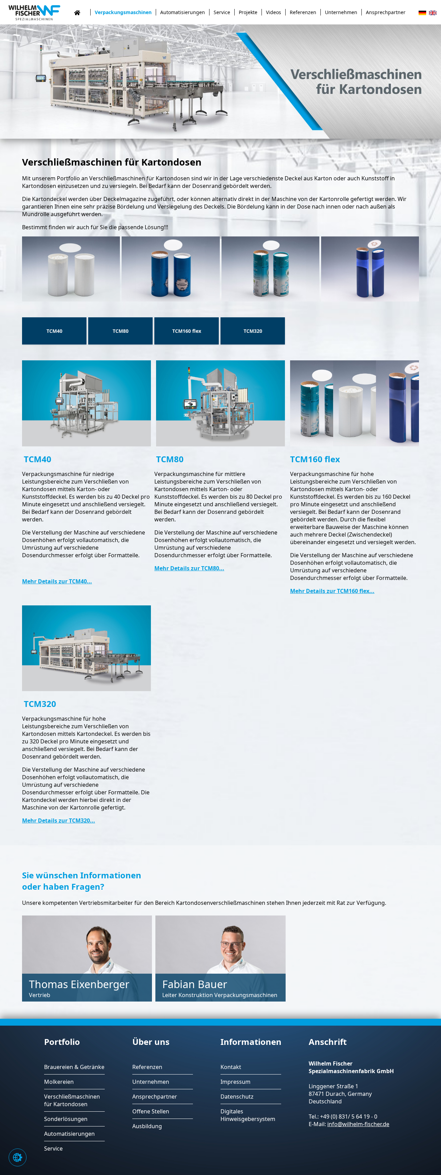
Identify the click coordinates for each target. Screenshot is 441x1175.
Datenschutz (237, 1096)
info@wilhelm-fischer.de (358, 1124)
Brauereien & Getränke (74, 1067)
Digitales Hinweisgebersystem (247, 1115)
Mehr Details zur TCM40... (57, 581)
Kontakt (230, 1067)
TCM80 (121, 331)
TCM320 (253, 331)
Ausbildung (147, 1126)
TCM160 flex (186, 331)
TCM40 (54, 331)
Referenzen (303, 12)
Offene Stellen (150, 1111)
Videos (273, 12)
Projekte (248, 12)
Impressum (235, 1082)
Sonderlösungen (66, 1119)
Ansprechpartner (386, 12)
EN (433, 13)
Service (222, 12)
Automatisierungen (182, 12)
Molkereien (59, 1082)
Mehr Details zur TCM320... (58, 820)
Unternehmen (341, 12)
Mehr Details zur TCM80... (189, 568)
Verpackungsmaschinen (123, 12)
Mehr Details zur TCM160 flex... (332, 591)
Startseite (81, 12)
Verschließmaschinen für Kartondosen (72, 1100)
